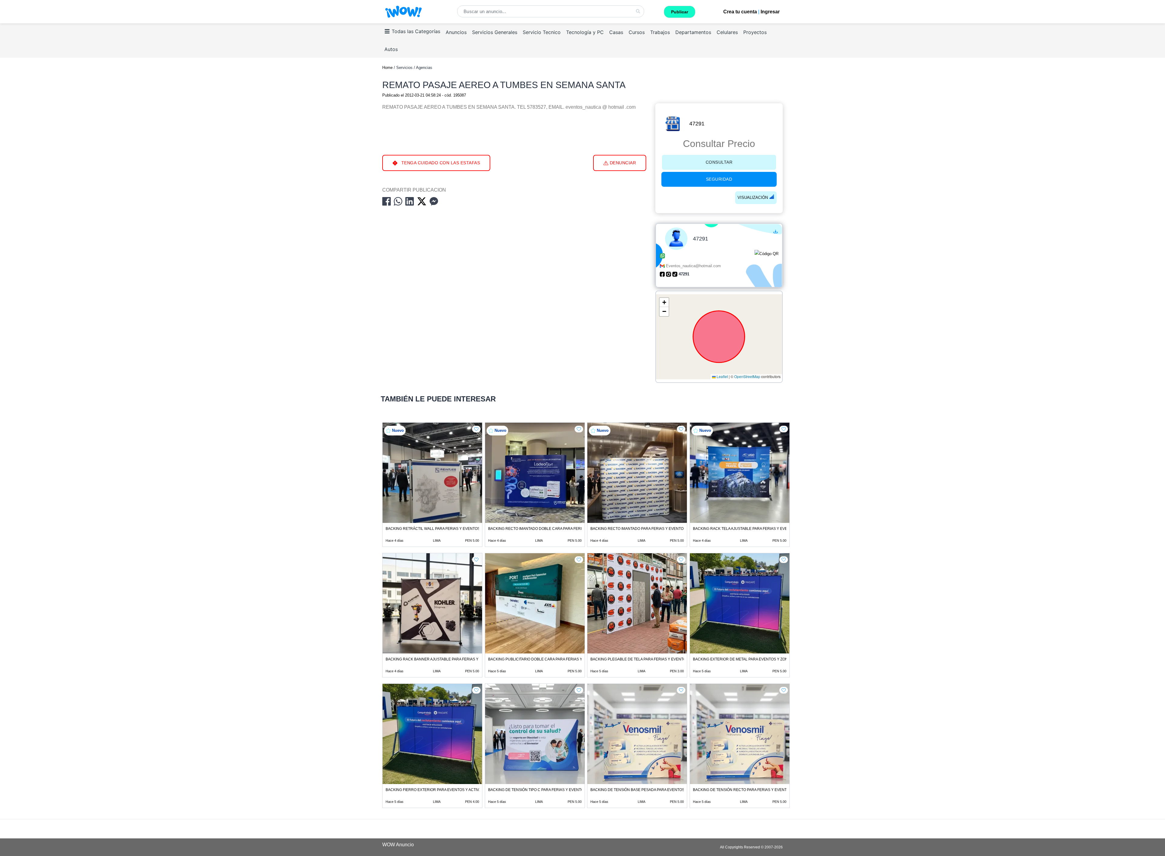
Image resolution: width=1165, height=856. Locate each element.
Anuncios (456, 32)
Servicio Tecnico (542, 32)
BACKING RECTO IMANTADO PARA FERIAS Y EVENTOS (638, 529)
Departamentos (693, 32)
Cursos (637, 32)
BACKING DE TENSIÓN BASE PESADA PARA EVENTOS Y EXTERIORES (651, 790)
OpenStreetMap (747, 376)
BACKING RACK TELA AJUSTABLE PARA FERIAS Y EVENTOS (745, 529)
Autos (391, 49)
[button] (664, 302)
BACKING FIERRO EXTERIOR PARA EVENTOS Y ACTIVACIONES (440, 790)
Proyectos (755, 32)
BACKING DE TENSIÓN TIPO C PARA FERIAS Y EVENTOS (537, 790)
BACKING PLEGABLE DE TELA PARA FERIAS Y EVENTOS (639, 659)
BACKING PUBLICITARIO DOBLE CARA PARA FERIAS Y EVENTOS (544, 659)
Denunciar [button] (622, 162)
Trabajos (660, 32)
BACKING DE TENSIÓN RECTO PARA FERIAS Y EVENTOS (742, 790)
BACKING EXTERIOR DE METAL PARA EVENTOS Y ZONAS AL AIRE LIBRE (756, 659)
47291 (696, 124)
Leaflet (722, 376)
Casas (616, 32)
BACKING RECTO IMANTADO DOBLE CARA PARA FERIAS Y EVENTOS (548, 529)
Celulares (727, 32)
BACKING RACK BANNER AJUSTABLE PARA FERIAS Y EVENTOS (441, 659)
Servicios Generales (494, 32)
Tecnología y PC (585, 32)
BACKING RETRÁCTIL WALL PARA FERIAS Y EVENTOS (433, 529)
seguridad (719, 179)
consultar (719, 162)
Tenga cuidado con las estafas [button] (440, 162)
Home (387, 67)
